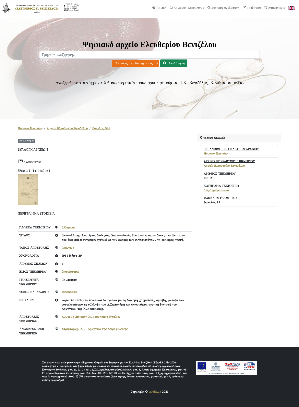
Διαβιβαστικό (70, 271)
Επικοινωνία (276, 8)
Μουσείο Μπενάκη (30, 128)
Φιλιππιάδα (69, 292)
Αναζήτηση (176, 63)
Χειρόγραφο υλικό (216, 190)
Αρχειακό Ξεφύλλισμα (188, 8)
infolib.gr (155, 391)
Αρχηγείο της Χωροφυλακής (108, 329)
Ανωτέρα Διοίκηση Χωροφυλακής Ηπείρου (91, 316)
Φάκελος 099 (101, 128)
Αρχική (160, 8)
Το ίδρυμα (253, 8)
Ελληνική (68, 227)
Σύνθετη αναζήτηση (224, 8)
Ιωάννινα (68, 247)
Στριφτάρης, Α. (72, 329)
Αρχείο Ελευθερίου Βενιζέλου (67, 128)
